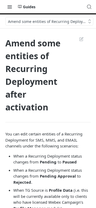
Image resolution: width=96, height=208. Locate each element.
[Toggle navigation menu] (9, 6)
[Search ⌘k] (89, 6)
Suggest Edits (78, 39)
